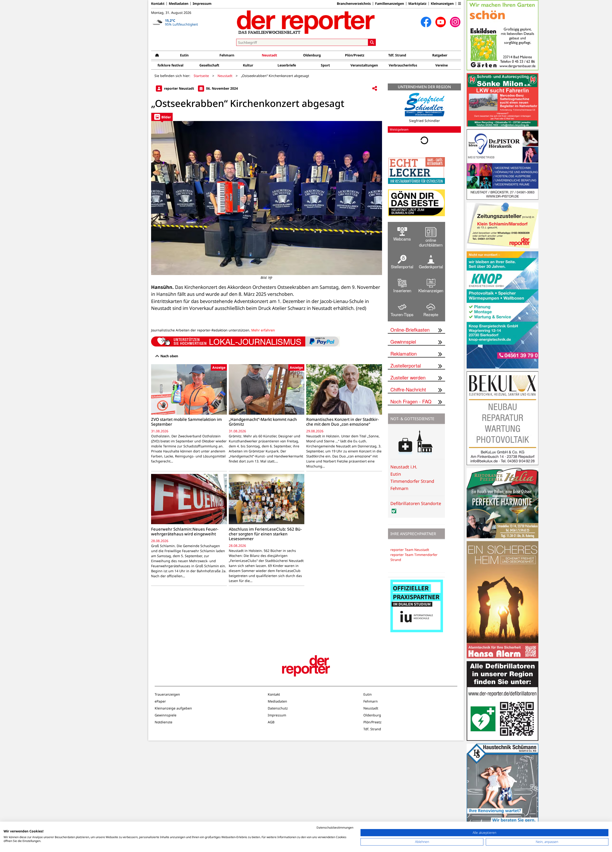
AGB (271, 722)
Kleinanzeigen (442, 3)
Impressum (202, 3)
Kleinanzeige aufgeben (173, 708)
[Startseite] (157, 55)
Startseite (201, 75)
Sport (325, 65)
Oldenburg (312, 55)
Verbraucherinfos (403, 65)
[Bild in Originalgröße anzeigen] (266, 198)
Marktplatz (417, 3)
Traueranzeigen (167, 694)
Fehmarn (226, 55)
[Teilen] (374, 88)
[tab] (162, 117)
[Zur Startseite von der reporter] (306, 22)
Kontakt (157, 3)
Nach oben (168, 356)
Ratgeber (439, 55)
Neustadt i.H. (403, 467)
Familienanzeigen (389, 3)
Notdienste (163, 722)
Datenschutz (278, 708)
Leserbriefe (287, 65)
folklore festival (170, 65)
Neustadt (269, 55)
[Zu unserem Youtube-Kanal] (440, 22)
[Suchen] (372, 42)
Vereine (441, 65)
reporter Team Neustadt (409, 549)
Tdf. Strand (397, 55)
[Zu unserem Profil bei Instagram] (455, 22)
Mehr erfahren (263, 330)
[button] (459, 3)
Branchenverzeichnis (354, 3)
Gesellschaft (209, 65)
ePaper (160, 701)
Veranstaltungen (364, 65)
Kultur (248, 65)
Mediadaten (178, 3)
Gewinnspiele (165, 715)
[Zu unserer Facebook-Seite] (426, 22)
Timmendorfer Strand (412, 481)
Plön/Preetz (354, 55)
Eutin (184, 55)
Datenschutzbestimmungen (335, 827)
